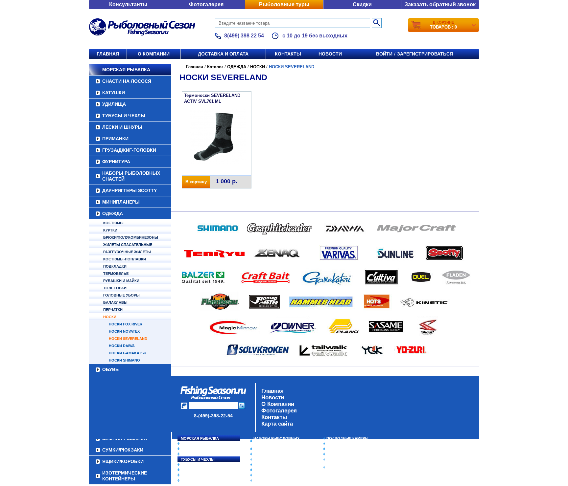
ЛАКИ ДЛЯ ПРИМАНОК (274, 480)
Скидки (362, 4)
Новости (330, 53)
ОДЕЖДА (112, 213)
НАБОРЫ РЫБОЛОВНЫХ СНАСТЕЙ (131, 176)
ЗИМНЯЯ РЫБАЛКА (344, 449)
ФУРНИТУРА (116, 161)
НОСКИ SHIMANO (124, 360)
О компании (154, 53)
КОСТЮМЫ (113, 223)
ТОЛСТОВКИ (115, 288)
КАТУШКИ (113, 92)
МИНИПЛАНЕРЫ (121, 202)
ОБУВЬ (110, 369)
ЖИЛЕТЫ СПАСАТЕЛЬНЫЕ (127, 245)
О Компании (277, 404)
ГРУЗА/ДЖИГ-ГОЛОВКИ (129, 150)
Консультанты (128, 4)
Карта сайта (277, 424)
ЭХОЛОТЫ (336, 444)
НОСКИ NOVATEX (124, 331)
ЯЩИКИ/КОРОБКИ (342, 459)
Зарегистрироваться (425, 53)
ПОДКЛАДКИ (115, 266)
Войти (384, 53)
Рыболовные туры (284, 4)
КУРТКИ (110, 230)
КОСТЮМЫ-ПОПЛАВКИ (124, 259)
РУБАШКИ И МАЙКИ (121, 281)
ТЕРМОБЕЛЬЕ (116, 274)
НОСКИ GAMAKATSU (127, 353)
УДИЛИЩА (114, 104)
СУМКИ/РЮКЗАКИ (342, 454)
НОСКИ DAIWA (122, 346)
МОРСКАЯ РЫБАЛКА (126, 69)
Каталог (215, 66)
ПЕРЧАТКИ (113, 310)
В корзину (196, 181)
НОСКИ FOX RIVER (125, 324)
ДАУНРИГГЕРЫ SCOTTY (129, 190)
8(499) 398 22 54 (244, 35)
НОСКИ (109, 317)
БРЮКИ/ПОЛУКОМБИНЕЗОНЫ (130, 237)
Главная (108, 53)
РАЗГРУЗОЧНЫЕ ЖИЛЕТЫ (127, 252)
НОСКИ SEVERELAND (128, 339)
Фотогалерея (206, 4)
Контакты (288, 53)
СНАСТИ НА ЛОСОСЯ (126, 81)
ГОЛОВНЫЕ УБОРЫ (121, 295)
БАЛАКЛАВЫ (115, 302)
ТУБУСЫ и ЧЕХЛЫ (123, 115)
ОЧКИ (258, 470)
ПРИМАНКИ (115, 138)
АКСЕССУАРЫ (266, 475)
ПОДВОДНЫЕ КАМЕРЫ (347, 438)
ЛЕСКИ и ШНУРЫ (122, 127)
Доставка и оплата (223, 53)
